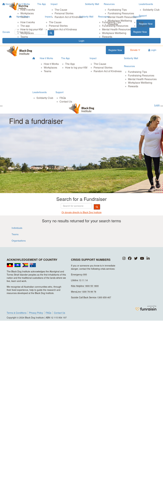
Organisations (19, 240)
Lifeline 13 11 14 (79, 280)
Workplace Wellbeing (114, 33)
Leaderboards (39, 92)
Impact (48, 16)
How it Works (46, 58)
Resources (103, 16)
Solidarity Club (44, 98)
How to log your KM (31, 29)
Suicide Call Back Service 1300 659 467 (91, 297)
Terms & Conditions (16, 312)
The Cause (55, 22)
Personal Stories (58, 25)
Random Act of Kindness (63, 29)
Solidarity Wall (86, 16)
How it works (27, 22)
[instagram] (123, 258)
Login (153, 49)
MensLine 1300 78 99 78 (83, 291)
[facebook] (129, 258)
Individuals (17, 227)
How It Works (23, 16)
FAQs (140, 22)
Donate (137, 40)
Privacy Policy (36, 312)
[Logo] (19, 6)
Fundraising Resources (115, 25)
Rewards (107, 36)
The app (25, 25)
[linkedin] (148, 258)
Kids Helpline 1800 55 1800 (85, 285)
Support (137, 16)
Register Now (140, 31)
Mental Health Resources (116, 29)
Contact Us (143, 25)
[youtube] (142, 258)
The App (65, 58)
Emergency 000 (79, 274)
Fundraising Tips (111, 22)
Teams (24, 36)
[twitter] (136, 258)
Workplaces (27, 33)
